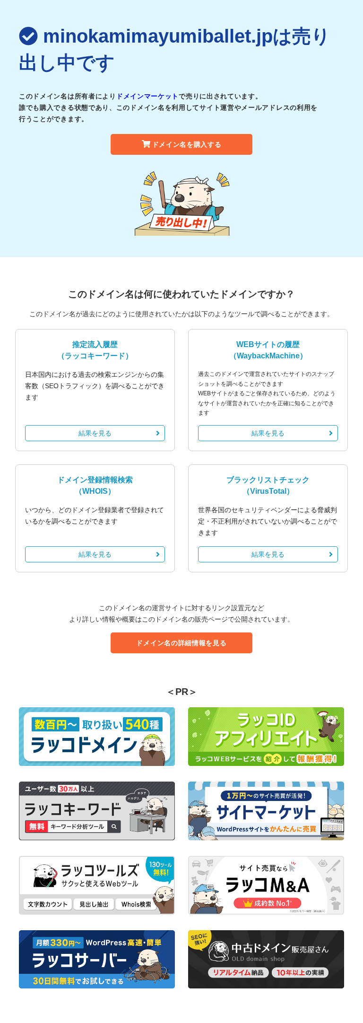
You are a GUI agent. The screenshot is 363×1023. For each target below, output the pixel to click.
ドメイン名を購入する (187, 144)
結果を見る (95, 433)
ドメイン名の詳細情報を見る (181, 643)
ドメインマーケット (147, 96)
